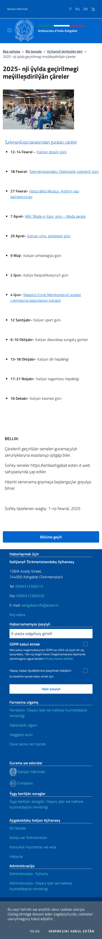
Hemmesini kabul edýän (71, 931)
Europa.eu (25, 783)
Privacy (49, 658)
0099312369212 (29, 586)
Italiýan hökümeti (17, 9)
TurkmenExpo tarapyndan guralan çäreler (41, 142)
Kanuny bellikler (63, 658)
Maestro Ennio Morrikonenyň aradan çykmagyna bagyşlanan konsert (45, 297)
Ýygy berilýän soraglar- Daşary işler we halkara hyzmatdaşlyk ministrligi (46, 804)
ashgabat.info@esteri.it (40, 605)
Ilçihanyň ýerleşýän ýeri (65, 51)
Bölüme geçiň (51, 537)
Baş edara (17, 614)
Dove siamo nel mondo (27, 744)
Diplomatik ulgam (23, 725)
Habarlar (16, 856)
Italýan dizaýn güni (52, 152)
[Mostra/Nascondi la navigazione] (9, 30)
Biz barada (34, 51)
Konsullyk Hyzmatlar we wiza (32, 847)
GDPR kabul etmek (24, 644)
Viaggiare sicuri (20, 734)
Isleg (35, 931)
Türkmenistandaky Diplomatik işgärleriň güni (64, 171)
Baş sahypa (11, 51)
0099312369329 (30, 596)
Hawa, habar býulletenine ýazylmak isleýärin (40, 670)
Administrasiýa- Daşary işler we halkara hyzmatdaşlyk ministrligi (40, 886)
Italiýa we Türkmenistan (28, 837)
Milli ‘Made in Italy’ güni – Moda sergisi (55, 216)
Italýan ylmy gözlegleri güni (48, 236)
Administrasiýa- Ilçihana (28, 873)
